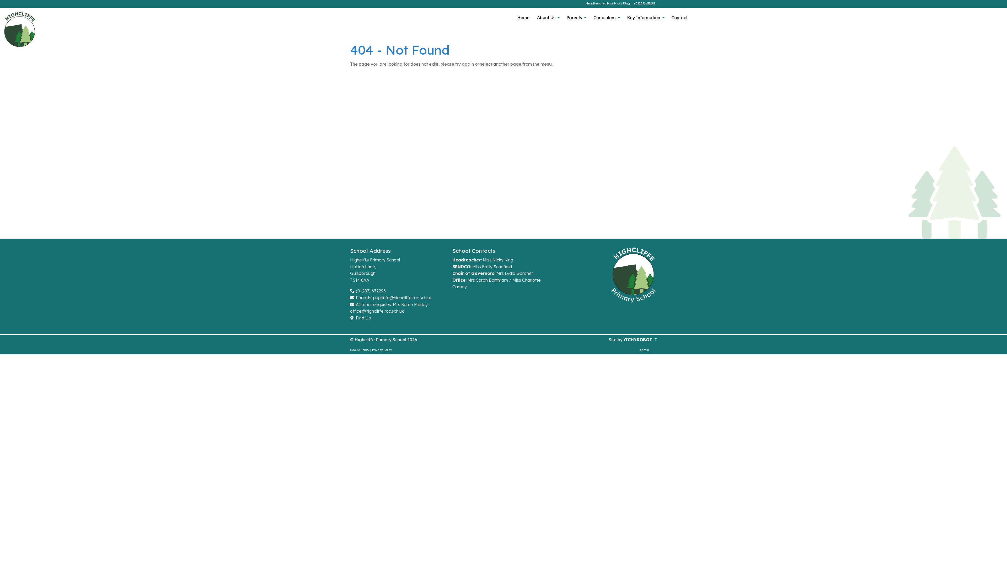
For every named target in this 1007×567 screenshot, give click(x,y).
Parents (574, 17)
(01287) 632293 (644, 3)
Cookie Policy (359, 350)
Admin (644, 350)
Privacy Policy (382, 350)
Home (523, 17)
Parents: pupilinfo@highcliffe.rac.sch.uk (393, 297)
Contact (679, 17)
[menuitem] (523, 18)
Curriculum (604, 17)
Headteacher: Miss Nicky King (608, 3)
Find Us (363, 318)
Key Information (643, 17)
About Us (546, 17)
